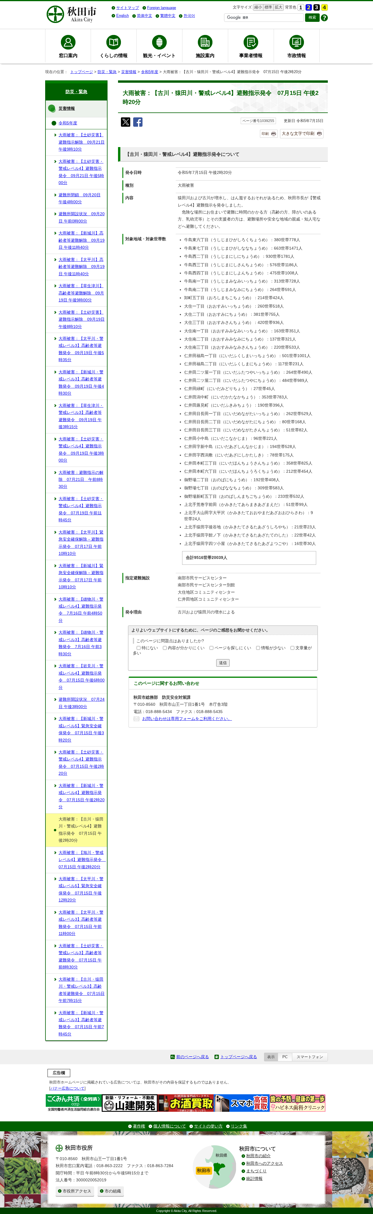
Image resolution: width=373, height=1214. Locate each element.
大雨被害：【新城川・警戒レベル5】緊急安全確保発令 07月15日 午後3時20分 (81, 729)
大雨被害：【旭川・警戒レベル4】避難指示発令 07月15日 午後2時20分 (82, 859)
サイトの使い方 (208, 1126)
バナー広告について (67, 1088)
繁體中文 (167, 15)
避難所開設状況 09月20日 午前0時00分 (82, 217)
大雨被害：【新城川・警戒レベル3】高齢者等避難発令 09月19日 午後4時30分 (81, 383)
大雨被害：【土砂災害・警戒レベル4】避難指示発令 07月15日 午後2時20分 (81, 763)
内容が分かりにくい (186, 648)
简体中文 (144, 15)
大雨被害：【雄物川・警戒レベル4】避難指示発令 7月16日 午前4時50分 (81, 610)
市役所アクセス (77, 1191)
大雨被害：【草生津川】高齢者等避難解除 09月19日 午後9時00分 (81, 293)
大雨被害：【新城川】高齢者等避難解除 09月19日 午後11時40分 (82, 240)
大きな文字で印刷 (298, 133)
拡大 (278, 7)
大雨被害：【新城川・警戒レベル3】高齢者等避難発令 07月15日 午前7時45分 (81, 1023)
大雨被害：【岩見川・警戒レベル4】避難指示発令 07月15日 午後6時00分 (82, 676)
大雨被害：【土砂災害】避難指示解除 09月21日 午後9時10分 (82, 142)
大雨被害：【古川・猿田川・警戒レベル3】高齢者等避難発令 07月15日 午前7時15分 (82, 990)
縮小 (257, 7)
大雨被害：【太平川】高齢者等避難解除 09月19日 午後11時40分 (82, 266)
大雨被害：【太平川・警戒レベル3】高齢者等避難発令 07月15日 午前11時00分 (81, 923)
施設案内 (205, 55)
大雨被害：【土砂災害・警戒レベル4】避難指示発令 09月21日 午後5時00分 (81, 172)
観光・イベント (159, 55)
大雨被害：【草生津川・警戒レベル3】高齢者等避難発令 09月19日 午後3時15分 (81, 416)
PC (285, 1057)
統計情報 (254, 1178)
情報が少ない (273, 648)
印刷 (265, 134)
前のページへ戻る (192, 1057)
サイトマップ (127, 8)
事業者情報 (251, 55)
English (122, 15)
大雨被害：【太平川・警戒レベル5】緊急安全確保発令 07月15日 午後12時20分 (81, 889)
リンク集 (239, 1126)
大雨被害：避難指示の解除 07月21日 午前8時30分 (81, 479)
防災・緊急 (107, 72)
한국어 (189, 15)
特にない (150, 648)
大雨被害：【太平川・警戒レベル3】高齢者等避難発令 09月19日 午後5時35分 (81, 349)
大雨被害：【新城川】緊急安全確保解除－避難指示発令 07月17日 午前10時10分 (81, 576)
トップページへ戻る (238, 1057)
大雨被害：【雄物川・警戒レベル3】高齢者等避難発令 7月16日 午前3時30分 (81, 643)
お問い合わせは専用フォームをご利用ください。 (187, 719)
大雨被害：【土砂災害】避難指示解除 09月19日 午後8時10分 (82, 319)
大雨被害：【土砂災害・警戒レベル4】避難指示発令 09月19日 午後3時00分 (81, 450)
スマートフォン (310, 1057)
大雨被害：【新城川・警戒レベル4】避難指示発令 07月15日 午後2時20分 (82, 796)
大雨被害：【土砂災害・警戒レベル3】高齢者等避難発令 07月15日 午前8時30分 (81, 956)
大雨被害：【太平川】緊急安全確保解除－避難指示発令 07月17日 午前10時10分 (81, 543)
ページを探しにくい (232, 648)
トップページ (81, 72)
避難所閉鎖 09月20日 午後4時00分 (80, 198)
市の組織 (113, 1191)
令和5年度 (149, 72)
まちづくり (256, 1171)
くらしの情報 (114, 55)
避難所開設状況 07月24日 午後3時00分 (82, 703)
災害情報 (128, 72)
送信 (223, 663)
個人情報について (169, 1126)
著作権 (139, 1126)
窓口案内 (68, 55)
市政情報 (296, 55)
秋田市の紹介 (258, 1156)
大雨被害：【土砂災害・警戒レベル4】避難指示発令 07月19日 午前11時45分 (81, 509)
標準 (267, 7)
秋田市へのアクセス (264, 1163)
